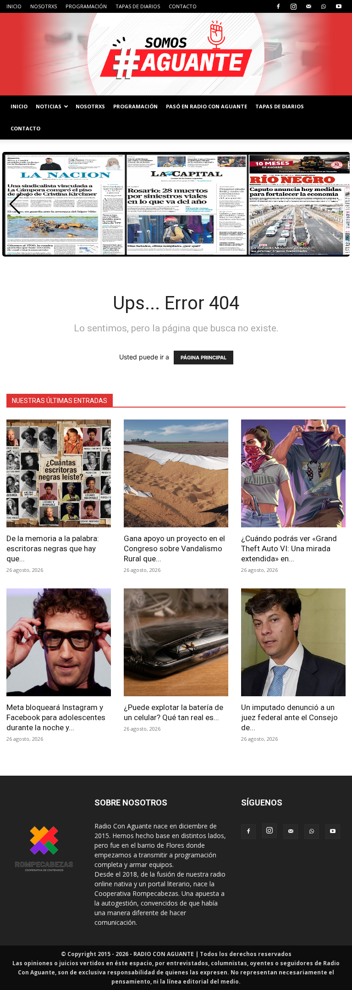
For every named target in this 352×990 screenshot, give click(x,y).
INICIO (14, 6)
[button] (15, 204)
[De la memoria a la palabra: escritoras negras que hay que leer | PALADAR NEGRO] (58, 473)
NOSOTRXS (43, 6)
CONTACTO (183, 6)
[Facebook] (278, 6)
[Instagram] (293, 6)
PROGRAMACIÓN (86, 6)
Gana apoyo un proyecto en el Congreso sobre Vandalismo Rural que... (174, 548)
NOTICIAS (48, 106)
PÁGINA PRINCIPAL (203, 357)
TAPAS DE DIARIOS (138, 6)
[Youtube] (339, 6)
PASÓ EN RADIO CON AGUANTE (206, 106)
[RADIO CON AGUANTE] (176, 54)
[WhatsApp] (323, 6)
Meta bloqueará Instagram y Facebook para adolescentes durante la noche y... (55, 717)
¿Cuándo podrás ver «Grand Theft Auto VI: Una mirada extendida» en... (289, 548)
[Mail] (308, 6)
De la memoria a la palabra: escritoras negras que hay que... (52, 548)
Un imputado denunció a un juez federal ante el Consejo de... (289, 717)
